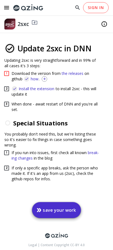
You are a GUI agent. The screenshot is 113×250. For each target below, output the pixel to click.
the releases (72, 73)
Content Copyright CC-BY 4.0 (63, 245)
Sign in (96, 7)
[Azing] (28, 7)
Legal (33, 245)
